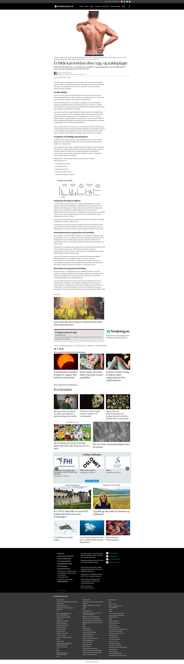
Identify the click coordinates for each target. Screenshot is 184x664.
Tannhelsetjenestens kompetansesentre (118, 629)
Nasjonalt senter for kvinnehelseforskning (92, 620)
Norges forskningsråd (88, 636)
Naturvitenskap (115, 6)
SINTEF (110, 611)
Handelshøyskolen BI (61, 623)
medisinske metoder (66, 345)
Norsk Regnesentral (87, 644)
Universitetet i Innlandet (114, 639)
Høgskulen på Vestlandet (62, 633)
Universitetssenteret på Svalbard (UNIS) (118, 647)
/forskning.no (113, 556)
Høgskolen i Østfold (61, 629)
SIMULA (111, 609)
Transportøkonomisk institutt (116, 631)
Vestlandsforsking (113, 649)
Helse (86, 6)
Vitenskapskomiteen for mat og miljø (117, 655)
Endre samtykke (62, 590)
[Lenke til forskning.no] (65, 6)
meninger (91, 345)
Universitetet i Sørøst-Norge (115, 645)
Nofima (84, 626)
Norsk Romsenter (87, 646)
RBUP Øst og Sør (112, 603)
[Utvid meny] (129, 6)
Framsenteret (60, 619)
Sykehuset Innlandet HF (114, 627)
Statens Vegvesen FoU (114, 621)
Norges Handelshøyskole (88, 634)
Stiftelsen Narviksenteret (114, 623)
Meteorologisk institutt (62, 646)
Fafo (58, 611)
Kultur (81, 6)
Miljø (91, 6)
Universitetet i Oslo (113, 641)
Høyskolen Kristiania (61, 635)
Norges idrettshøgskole (88, 640)
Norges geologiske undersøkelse (90, 638)
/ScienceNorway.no (114, 562)
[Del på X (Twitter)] (57, 349)
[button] (122, 2)
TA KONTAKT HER (60, 335)
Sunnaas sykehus (113, 625)
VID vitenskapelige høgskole (115, 653)
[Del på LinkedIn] (60, 349)
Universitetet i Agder (113, 635)
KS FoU (58, 639)
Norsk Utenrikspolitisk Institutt (90, 648)
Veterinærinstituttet (113, 651)
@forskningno (113, 553)
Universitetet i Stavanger (114, 643)
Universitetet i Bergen (114, 637)
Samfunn (98, 6)
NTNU (84, 609)
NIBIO (58, 650)
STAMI (110, 619)
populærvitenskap (80, 345)
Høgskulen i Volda (61, 631)
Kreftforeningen (60, 641)
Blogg (123, 6)
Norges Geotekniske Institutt (89, 632)
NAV (58, 648)
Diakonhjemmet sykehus (62, 605)
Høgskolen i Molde (61, 627)
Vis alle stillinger (92, 481)
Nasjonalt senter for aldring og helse (91, 616)
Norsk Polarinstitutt (87, 642)
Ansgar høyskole (60, 599)
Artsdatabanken (60, 603)
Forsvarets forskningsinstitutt (64, 617)
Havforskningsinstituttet (62, 625)
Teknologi (105, 6)
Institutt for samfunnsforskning (64, 637)
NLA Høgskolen (86, 599)
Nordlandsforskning (87, 630)
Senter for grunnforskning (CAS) (116, 613)
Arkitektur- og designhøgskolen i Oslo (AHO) (67, 601)
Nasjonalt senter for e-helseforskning (91, 618)
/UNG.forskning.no (114, 559)
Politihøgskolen (112, 599)
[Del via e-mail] (62, 349)
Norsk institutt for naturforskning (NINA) (92, 650)
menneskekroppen (101, 345)
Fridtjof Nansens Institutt (62, 621)
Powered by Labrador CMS (92, 661)
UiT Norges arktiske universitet (116, 633)
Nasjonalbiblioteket (87, 611)
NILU (58, 656)
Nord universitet (86, 628)
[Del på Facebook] (55, 349)
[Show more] (79, 342)
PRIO (110, 601)
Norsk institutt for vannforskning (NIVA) (92, 652)
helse (56, 345)
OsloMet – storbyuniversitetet (89, 654)
